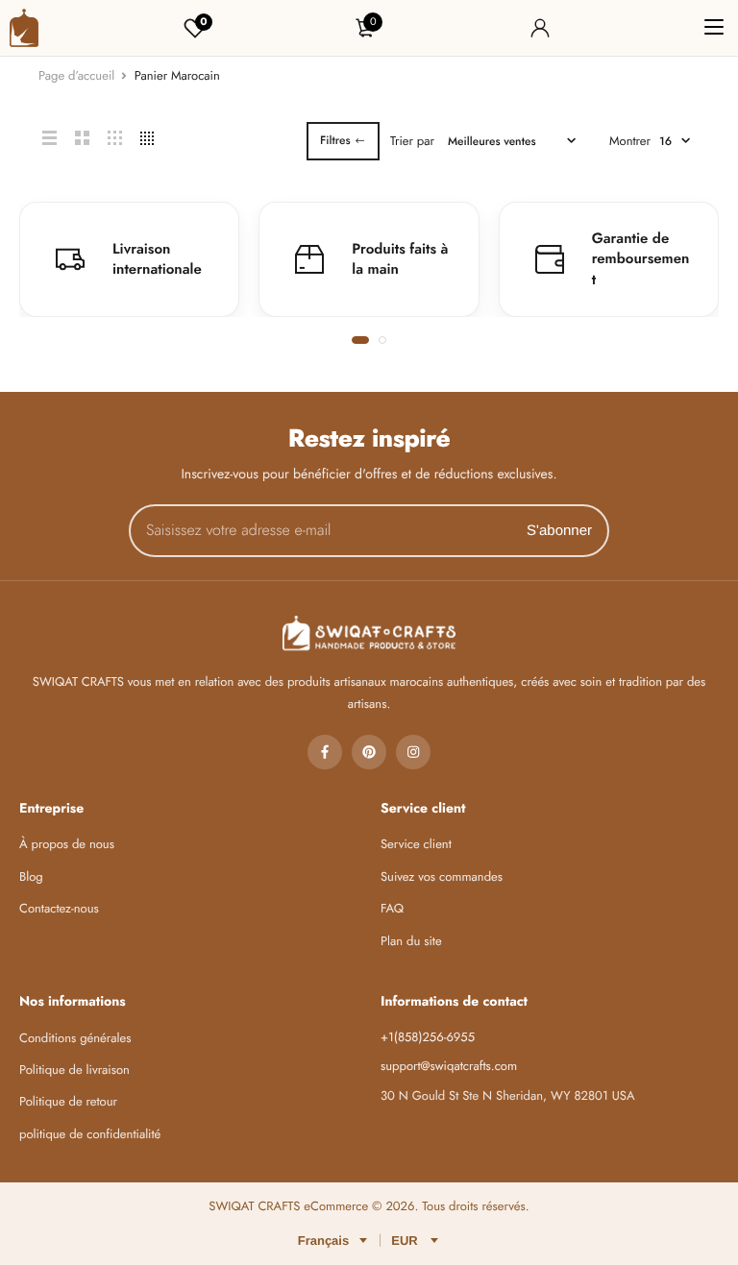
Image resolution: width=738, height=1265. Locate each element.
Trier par (412, 141)
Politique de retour (68, 1101)
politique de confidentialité (89, 1134)
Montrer (630, 141)
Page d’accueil (76, 75)
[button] (360, 340)
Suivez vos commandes (442, 876)
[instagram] (413, 752)
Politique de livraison (74, 1069)
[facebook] (325, 752)
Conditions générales (75, 1038)
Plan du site (411, 941)
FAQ (392, 908)
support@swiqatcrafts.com (449, 1066)
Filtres (335, 140)
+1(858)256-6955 (428, 1037)
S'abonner (559, 531)
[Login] (540, 27)
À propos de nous (66, 844)
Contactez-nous (59, 908)
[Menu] (714, 28)
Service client (416, 844)
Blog (31, 876)
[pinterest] (369, 752)
